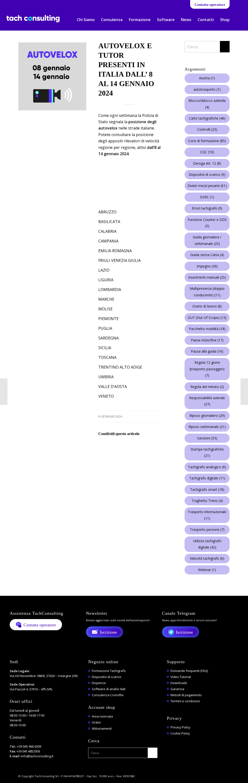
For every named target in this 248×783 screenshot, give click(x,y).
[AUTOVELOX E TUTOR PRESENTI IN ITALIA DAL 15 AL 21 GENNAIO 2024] (244, 391)
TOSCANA (107, 357)
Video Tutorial (180, 677)
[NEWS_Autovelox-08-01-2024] (52, 76)
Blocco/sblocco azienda (207, 103)
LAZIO (103, 270)
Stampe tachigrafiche (207, 452)
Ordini (96, 722)
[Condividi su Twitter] (118, 447)
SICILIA (104, 347)
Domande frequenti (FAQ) (189, 671)
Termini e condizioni (185, 701)
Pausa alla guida (207, 351)
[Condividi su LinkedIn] (145, 447)
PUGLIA (105, 328)
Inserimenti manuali (207, 277)
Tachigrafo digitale (207, 478)
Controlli (207, 129)
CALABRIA (107, 231)
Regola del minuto (207, 386)
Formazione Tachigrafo (109, 671)
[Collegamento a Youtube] (22, 3)
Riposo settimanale (207, 426)
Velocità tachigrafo (207, 558)
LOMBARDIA (109, 289)
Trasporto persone (207, 529)
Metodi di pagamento (186, 695)
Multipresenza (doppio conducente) (207, 291)
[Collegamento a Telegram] (36, 3)
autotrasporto (207, 89)
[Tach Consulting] (33, 23)
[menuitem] (86, 20)
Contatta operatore (209, 5)
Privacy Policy (180, 727)
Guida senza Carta (207, 254)
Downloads (178, 683)
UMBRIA (106, 376)
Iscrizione (108, 632)
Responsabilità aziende (207, 401)
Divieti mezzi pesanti (207, 185)
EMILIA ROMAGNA (115, 250)
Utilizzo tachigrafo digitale (207, 544)
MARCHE (106, 299)
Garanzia (177, 689)
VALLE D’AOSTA (112, 386)
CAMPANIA (108, 241)
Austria (207, 78)
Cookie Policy (180, 733)
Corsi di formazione (207, 140)
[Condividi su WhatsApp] (131, 447)
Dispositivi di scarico (207, 174)
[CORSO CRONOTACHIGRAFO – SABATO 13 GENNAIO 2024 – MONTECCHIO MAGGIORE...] (4, 391)
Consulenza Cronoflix (108, 695)
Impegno (207, 266)
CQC (207, 152)
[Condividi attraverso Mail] (158, 447)
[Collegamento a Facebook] (7, 3)
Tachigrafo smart (207, 489)
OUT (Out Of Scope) (207, 317)
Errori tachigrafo (207, 208)
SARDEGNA (108, 338)
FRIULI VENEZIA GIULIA (119, 260)
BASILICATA (109, 221)
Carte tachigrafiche (207, 118)
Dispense (99, 683)
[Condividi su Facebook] (105, 447)
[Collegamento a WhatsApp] (29, 3)
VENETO (106, 396)
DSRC (207, 197)
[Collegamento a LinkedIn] (14, 3)
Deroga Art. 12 (207, 163)
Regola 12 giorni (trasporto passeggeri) (207, 369)
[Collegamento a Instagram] (44, 3)
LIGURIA (105, 280)
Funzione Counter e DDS (207, 222)
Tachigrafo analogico (207, 467)
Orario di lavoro (207, 306)
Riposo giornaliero (207, 415)
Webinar (207, 569)
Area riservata (102, 716)
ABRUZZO (107, 212)
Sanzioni (207, 438)
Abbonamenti (102, 728)
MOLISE (105, 309)
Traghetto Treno (207, 500)
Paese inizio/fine (207, 340)
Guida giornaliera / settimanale (207, 240)
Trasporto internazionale (207, 514)
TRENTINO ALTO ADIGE (120, 367)
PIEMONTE (108, 318)
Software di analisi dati (108, 689)
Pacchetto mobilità (207, 328)
